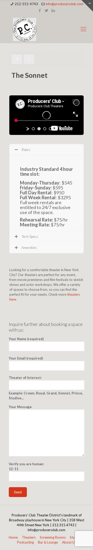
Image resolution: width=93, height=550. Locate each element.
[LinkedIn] (53, 10)
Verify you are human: (26, 466)
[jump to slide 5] (56, 128)
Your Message (20, 407)
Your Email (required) (26, 358)
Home (13, 537)
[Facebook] (40, 10)
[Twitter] (46, 10)
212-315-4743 (26, 4)
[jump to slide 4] (50, 128)
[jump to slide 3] (44, 128)
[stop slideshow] (61, 128)
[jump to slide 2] (39, 128)
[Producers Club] (46, 29)
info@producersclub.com (64, 4)
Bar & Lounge (48, 542)
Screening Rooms (53, 537)
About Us (69, 542)
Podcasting (25, 542)
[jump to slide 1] (33, 128)
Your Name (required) (26, 339)
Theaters (29, 537)
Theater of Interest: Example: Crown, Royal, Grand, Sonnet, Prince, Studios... (46, 388)
